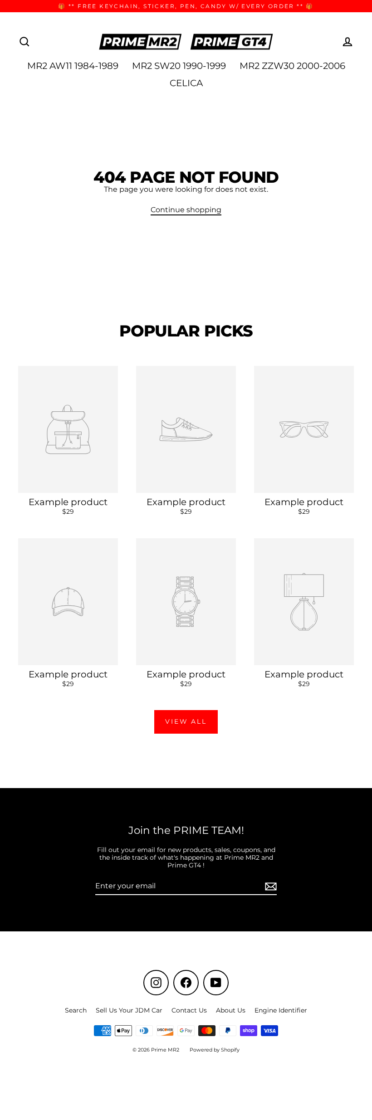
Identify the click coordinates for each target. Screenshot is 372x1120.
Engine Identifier (281, 1010)
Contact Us (189, 1010)
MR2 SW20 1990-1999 (179, 65)
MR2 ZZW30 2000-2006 (292, 65)
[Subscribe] (269, 886)
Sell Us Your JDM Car (129, 1010)
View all (185, 721)
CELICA (186, 83)
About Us (230, 1010)
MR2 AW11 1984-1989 (72, 65)
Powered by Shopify (215, 1050)
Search (76, 1010)
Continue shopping (186, 209)
